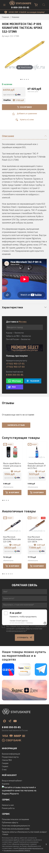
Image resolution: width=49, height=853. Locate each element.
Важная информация (11, 754)
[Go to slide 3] (24, 79)
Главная (5, 17)
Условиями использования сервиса (17, 850)
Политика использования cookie (15, 829)
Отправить (22, 637)
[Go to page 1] (2, 500)
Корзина (5, 784)
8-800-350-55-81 (20, 7)
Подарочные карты (10, 757)
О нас (4, 769)
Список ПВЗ (7, 760)
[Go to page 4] (8, 500)
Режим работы (8, 808)
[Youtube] (15, 721)
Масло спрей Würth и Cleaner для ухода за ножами (12, 465)
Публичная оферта (10, 822)
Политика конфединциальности (16, 825)
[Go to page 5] (10, 573)
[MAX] (4, 721)
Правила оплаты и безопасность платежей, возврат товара (24, 833)
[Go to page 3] (6, 500)
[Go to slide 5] (28, 79)
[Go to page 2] (4, 500)
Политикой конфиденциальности (30, 848)
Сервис (5, 766)
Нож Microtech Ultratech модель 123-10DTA (35, 539)
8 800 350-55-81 (14, 374)
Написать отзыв (16, 425)
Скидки (5, 763)
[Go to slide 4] (26, 79)
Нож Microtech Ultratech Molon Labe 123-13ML (12, 539)
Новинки (15, 17)
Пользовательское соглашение (15, 819)
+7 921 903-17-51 (15, 363)
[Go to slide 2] (22, 79)
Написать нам (8, 805)
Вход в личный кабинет (12, 780)
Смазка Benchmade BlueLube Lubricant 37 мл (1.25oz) (37, 465)
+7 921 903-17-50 (15, 366)
